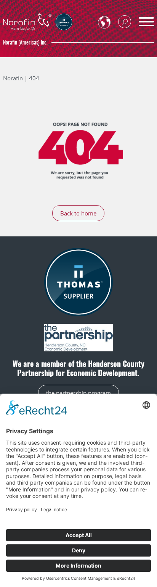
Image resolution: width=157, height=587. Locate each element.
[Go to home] (27, 20)
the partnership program (78, 393)
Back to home (78, 213)
